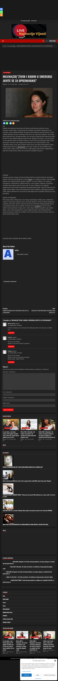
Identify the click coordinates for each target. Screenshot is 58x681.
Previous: (16, 311)
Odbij (37, 675)
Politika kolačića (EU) (8, 619)
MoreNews (37, 658)
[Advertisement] (29, 10)
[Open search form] (43, 41)
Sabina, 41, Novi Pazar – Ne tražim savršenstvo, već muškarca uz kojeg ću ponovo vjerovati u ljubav (30, 577)
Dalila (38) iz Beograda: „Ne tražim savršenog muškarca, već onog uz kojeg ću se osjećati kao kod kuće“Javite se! (47, 434)
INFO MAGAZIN (6, 609)
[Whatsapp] (7, 123)
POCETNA (5, 616)
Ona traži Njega (7, 72)
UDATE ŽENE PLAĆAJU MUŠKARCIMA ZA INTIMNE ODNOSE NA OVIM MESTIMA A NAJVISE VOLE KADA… (26, 524)
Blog (4, 596)
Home (4, 606)
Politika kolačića (38, 678)
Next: (43, 311)
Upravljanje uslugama (26, 671)
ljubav (30, 179)
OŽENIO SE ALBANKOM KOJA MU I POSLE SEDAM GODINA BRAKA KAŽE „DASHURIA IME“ (23, 467)
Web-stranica (6, 403)
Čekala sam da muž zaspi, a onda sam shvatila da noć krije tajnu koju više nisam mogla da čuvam (48, 644)
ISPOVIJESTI (47, 637)
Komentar (9, 372)
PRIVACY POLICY (7, 622)
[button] (55, 660)
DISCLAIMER (6, 599)
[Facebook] (4, 123)
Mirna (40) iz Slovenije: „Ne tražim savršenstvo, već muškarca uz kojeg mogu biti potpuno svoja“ (28, 434)
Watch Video (52, 41)
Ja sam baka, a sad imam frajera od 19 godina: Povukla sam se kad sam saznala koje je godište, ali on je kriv (11, 434)
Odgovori (11, 332)
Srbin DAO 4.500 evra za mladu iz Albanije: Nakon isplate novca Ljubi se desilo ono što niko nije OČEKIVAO (27, 510)
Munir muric (11, 323)
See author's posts (22, 254)
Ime (7, 392)
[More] (13, 123)
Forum (4, 602)
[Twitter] (10, 123)
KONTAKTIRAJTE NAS (7, 612)
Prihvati (26, 675)
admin (5, 84)
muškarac (38, 206)
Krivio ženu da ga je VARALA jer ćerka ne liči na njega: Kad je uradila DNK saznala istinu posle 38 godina (27, 481)
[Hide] (0, 17)
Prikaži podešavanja (49, 675)
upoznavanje (21, 146)
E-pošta (8, 397)
